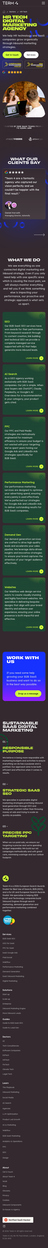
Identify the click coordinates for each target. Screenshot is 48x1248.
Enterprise (7, 1004)
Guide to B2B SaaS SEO (13, 1023)
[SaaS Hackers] (18, 1219)
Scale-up (6, 999)
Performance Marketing (13, 967)
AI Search (7, 1103)
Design (5, 1158)
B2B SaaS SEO (9, 938)
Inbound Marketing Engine (14, 1008)
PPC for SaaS (8, 948)
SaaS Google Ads (10, 953)
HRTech (6, 1060)
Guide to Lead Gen (11, 1028)
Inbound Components (12, 1205)
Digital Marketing (10, 981)
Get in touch (8, 1172)
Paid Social (7, 957)
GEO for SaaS (8, 943)
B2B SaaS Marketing (11, 1136)
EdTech (6, 1055)
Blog (5, 1186)
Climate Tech (8, 1069)
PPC (4, 1147)
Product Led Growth (11, 1119)
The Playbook (8, 1087)
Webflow (6, 962)
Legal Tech (7, 1074)
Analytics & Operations (12, 1141)
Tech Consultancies (11, 1046)
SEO (4, 1152)
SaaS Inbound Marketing (13, 976)
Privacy (6, 1195)
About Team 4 (9, 1176)
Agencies (6, 1108)
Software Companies (11, 1050)
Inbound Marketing (11, 1092)
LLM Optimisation (10, 1114)
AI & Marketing (9, 1125)
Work (5, 1181)
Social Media (8, 1097)
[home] (10, 3)
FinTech (6, 1064)
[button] (42, 3)
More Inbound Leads (12, 1013)
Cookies (6, 1200)
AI (4, 1041)
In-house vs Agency (11, 1209)
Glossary (6, 1191)
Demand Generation (11, 971)
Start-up (6, 994)
